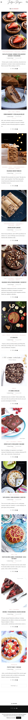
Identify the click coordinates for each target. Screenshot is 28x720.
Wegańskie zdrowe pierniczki (14, 171)
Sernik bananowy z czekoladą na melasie (14, 114)
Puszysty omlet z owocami (14, 667)
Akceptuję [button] (18, 717)
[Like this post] (10, 68)
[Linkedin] (14, 708)
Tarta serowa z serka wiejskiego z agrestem (14, 497)
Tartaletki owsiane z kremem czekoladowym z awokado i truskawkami (14, 55)
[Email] (16, 708)
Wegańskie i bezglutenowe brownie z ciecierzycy (14, 282)
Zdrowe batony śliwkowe (14, 227)
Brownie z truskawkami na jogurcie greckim (14, 612)
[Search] (26, 2)
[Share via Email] (17, 68)
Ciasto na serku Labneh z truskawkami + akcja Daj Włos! (14, 558)
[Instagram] (12, 708)
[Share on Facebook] (12, 68)
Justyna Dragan (10, 58)
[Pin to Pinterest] (15, 68)
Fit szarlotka (14, 337)
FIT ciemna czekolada (14, 391)
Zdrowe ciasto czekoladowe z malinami (14, 444)
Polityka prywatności (11, 717)
